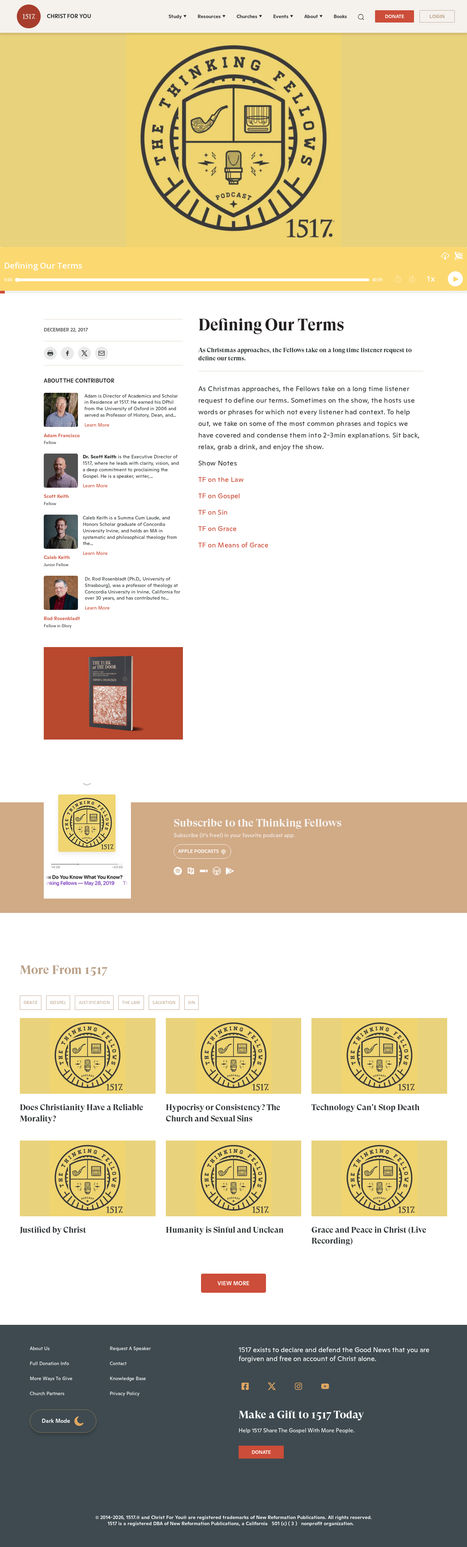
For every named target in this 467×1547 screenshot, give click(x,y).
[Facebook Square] (245, 1386)
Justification (94, 1002)
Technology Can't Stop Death (365, 1107)
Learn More (96, 425)
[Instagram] (298, 1386)
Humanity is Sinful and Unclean (225, 1230)
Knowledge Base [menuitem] (128, 1378)
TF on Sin (213, 512)
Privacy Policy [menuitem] (124, 1393)
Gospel (58, 1002)
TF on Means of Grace (233, 545)
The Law (131, 1002)
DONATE (394, 16)
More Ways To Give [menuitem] (51, 1378)
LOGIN (437, 16)
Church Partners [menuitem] (47, 1393)
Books (340, 16)
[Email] (101, 353)
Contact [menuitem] (118, 1363)
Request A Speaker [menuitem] (130, 1348)
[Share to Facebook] (67, 353)
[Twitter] (271, 1386)
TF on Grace (217, 528)
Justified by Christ (53, 1230)
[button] (361, 16)
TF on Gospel (219, 495)
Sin (191, 1002)
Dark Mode (56, 1420)
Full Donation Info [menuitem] (49, 1363)
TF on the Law (221, 479)
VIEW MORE (233, 1283)
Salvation (163, 1002)
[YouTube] (325, 1386)
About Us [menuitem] (40, 1348)
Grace (31, 1002)
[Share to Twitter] (84, 353)
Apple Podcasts (199, 851)
